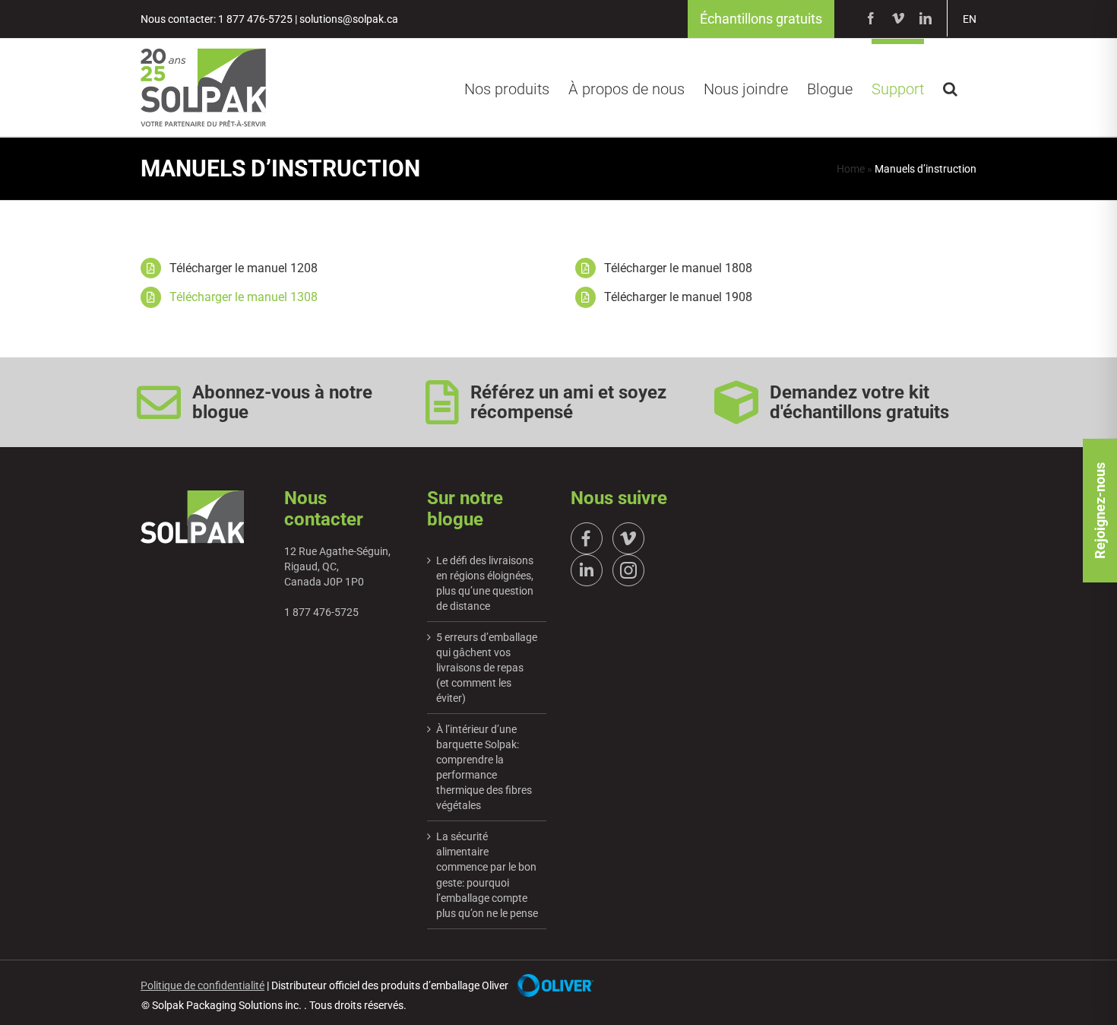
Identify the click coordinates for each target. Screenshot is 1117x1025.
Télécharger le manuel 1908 (678, 297)
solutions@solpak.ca (348, 19)
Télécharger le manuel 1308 (243, 297)
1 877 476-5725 (321, 612)
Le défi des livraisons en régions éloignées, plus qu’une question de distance (484, 583)
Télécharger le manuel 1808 (678, 268)
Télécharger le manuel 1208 (243, 268)
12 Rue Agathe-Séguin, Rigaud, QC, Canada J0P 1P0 (337, 566)
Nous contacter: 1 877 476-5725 (217, 19)
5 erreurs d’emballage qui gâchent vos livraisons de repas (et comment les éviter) (486, 667)
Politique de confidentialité (202, 985)
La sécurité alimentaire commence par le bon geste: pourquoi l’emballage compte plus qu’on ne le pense (487, 874)
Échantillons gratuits (761, 19)
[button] (950, 87)
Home (851, 169)
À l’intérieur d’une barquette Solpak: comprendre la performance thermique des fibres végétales (484, 767)
